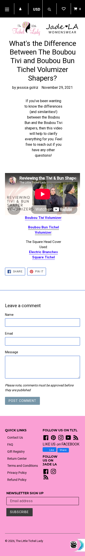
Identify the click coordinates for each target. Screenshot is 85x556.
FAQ (10, 444)
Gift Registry (16, 451)
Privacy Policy (17, 472)
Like (51, 450)
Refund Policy (17, 480)
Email (9, 333)
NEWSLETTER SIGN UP (25, 493)
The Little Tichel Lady (29, 541)
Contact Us (15, 437)
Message (11, 352)
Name (9, 314)
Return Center (17, 458)
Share (63, 450)
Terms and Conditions (22, 465)
